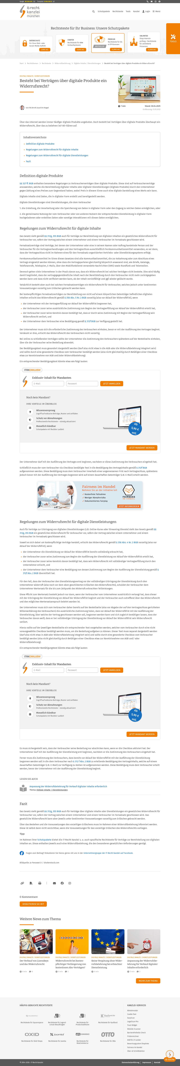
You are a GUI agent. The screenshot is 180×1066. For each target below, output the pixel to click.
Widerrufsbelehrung (62, 63)
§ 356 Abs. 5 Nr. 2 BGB (75, 297)
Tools (128, 11)
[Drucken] (39, 883)
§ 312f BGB (90, 321)
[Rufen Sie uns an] (147, 1)
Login (147, 11)
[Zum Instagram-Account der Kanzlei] (69, 883)
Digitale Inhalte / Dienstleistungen (87, 63)
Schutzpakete (104, 11)
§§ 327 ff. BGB (26, 183)
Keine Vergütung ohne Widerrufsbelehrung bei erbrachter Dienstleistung (107, 964)
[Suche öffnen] (93, 11)
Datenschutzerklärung (130, 1062)
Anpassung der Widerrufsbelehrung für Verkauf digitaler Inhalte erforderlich (68, 786)
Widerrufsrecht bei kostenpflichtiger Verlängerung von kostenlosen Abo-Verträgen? (71, 964)
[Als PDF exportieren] (31, 883)
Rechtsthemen (32, 63)
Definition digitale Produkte (40, 143)
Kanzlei (136, 11)
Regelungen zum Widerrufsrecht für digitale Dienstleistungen (57, 155)
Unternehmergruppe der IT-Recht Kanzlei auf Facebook (108, 853)
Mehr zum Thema (148, 980)
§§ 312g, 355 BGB (52, 236)
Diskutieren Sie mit (33, 904)
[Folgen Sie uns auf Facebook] (159, 1)
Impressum (146, 1062)
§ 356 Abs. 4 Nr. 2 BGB (127, 542)
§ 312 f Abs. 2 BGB (82, 761)
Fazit (28, 161)
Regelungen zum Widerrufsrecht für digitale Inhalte (52, 149)
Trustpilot (45, 1)
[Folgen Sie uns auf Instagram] (155, 2)
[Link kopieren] (22, 883)
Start (21, 63)
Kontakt (157, 1062)
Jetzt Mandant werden (142, 447)
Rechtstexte (117, 11)
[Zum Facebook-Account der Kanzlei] (62, 883)
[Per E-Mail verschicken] (54, 883)
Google (27, 1)
